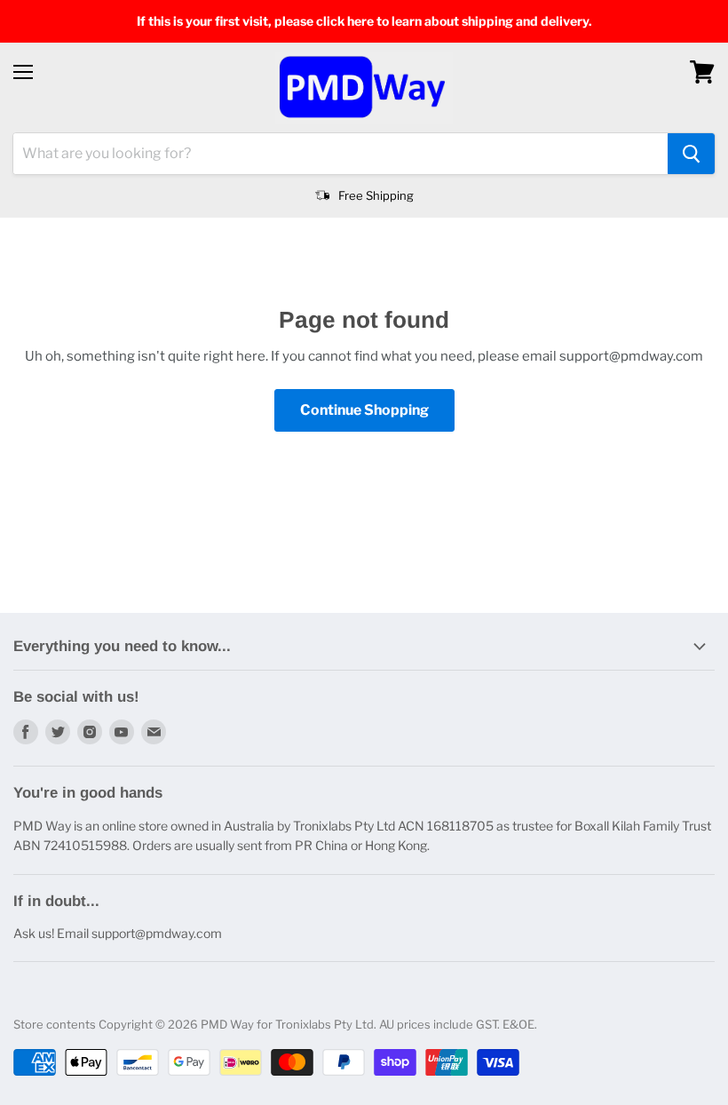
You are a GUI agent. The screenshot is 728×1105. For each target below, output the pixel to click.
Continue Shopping (364, 409)
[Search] (691, 153)
